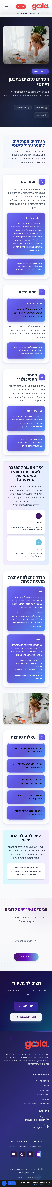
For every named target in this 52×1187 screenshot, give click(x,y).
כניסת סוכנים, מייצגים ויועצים (36, 1103)
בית (47, 13)
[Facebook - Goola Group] (22, 1154)
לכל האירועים (28, 956)
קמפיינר (21, 1172)
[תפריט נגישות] (4, 1183)
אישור (12, 1183)
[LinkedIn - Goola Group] (38, 1154)
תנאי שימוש (17, 1177)
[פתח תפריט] (6, 7)
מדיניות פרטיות (33, 1177)
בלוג (41, 13)
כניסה (19, 6)
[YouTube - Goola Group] (14, 1154)
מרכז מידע (44, 1090)
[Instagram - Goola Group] (30, 1154)
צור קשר (45, 1099)
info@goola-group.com (35, 1119)
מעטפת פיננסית (42, 1080)
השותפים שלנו (43, 1094)
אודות (46, 1085)
